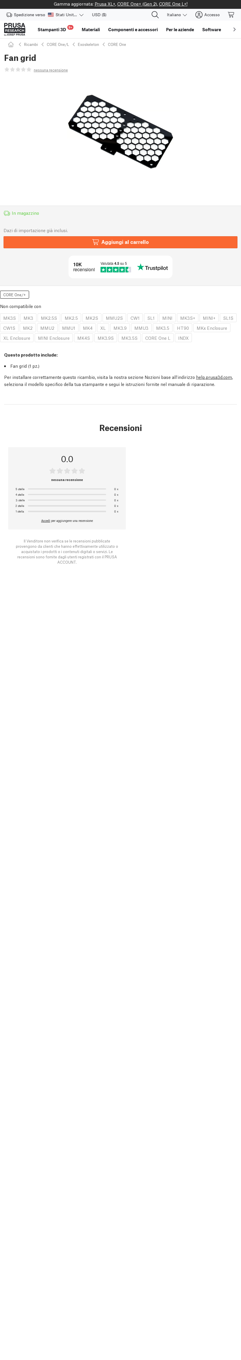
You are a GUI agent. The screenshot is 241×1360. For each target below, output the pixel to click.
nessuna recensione (51, 69)
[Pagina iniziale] (11, 44)
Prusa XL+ (105, 3)
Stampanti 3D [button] (55, 28)
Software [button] (211, 29)
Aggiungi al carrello (125, 241)
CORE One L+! (173, 3)
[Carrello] (231, 15)
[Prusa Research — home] (14, 29)
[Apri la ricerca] (155, 15)
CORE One (117, 44)
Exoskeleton (88, 44)
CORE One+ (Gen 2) (137, 3)
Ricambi (31, 44)
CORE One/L (58, 44)
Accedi (45, 520)
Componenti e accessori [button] (133, 29)
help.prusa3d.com (214, 377)
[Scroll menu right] (234, 29)
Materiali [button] (91, 29)
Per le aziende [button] (180, 29)
